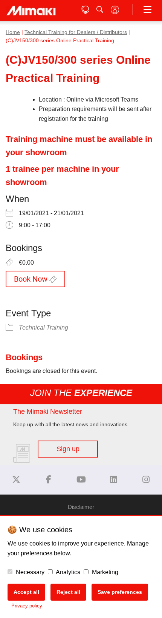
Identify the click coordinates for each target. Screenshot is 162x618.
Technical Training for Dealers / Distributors (75, 32)
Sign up (68, 449)
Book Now (31, 279)
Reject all (68, 592)
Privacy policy (26, 606)
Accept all (26, 592)
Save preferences (120, 592)
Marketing (104, 572)
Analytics (67, 572)
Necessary (29, 572)
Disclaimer (81, 507)
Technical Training (43, 327)
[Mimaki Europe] (16, 479)
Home (13, 32)
